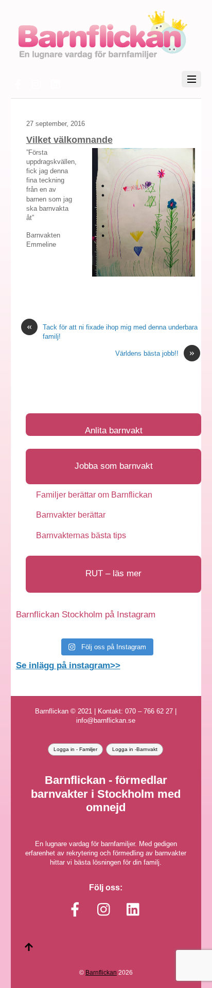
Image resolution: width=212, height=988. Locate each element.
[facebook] (18, 83)
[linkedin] (56, 83)
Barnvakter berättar (70, 514)
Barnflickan (101, 972)
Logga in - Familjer (75, 749)
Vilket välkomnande (69, 140)
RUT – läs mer (113, 573)
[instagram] (37, 83)
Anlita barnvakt (114, 430)
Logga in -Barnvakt (134, 749)
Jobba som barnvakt (114, 466)
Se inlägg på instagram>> (68, 665)
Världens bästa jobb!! (155, 353)
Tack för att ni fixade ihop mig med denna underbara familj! (112, 331)
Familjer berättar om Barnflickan (94, 494)
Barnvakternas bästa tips (81, 535)
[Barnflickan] (102, 57)
